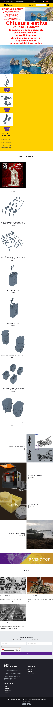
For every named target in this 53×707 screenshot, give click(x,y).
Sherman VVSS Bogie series (7, 595)
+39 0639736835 (10, 1)
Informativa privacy (31, 673)
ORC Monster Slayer (13, 190)
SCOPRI (21, 449)
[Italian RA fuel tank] (13, 308)
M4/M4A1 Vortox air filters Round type (12, 355)
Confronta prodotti (8, 694)
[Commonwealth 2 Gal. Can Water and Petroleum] (13, 373)
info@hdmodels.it (20, 1)
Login (5, 686)
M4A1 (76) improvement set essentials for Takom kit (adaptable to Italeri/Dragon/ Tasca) (13, 257)
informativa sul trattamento (29, 646)
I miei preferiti (7, 692)
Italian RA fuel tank (13, 323)
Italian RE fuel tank (13, 290)
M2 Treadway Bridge (5, 623)
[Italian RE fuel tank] (13, 276)
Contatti (29, 676)
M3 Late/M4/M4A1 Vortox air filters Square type (12, 422)
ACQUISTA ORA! (7, 90)
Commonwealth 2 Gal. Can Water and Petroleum (13, 389)
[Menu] (48, 5)
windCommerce (36, 699)
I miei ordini (6, 688)
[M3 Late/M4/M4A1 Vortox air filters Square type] (13, 407)
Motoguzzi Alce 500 (32, 595)
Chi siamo (29, 669)
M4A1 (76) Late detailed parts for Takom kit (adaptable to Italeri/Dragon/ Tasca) (13, 223)
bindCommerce (26, 701)
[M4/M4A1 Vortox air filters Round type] (13, 341)
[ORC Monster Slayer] (13, 175)
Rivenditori (29, 671)
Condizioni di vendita (32, 675)
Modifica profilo (7, 690)
